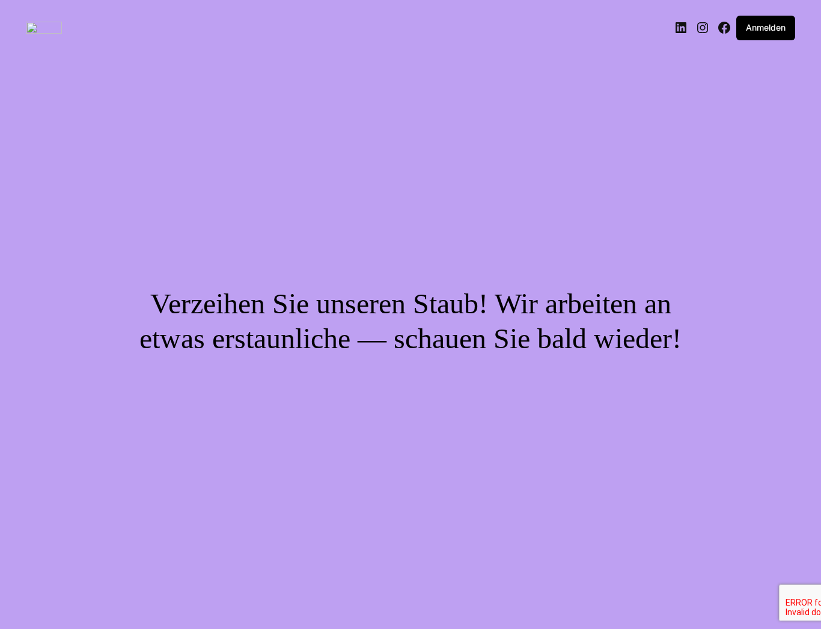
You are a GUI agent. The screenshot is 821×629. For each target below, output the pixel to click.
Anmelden (766, 27)
